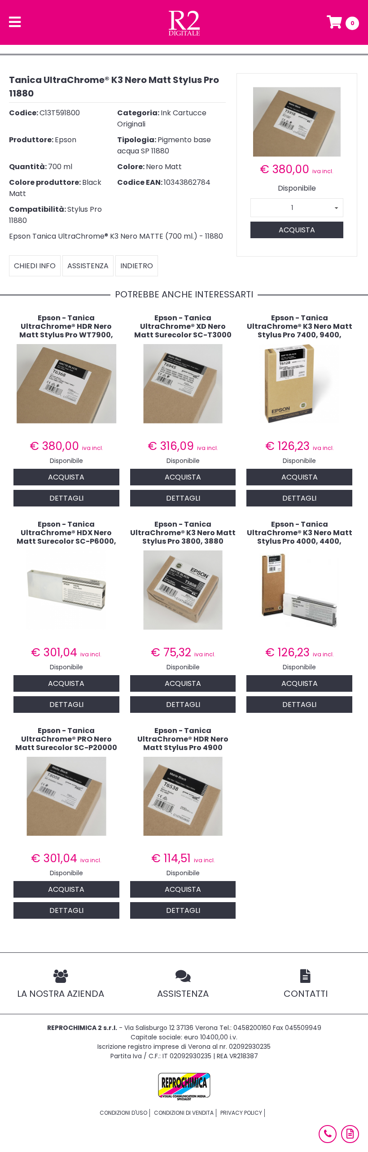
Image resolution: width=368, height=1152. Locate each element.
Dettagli (66, 498)
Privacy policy (241, 1113)
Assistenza (88, 266)
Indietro (136, 266)
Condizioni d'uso (123, 1113)
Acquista (297, 230)
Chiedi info (35, 266)
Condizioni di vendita (184, 1113)
